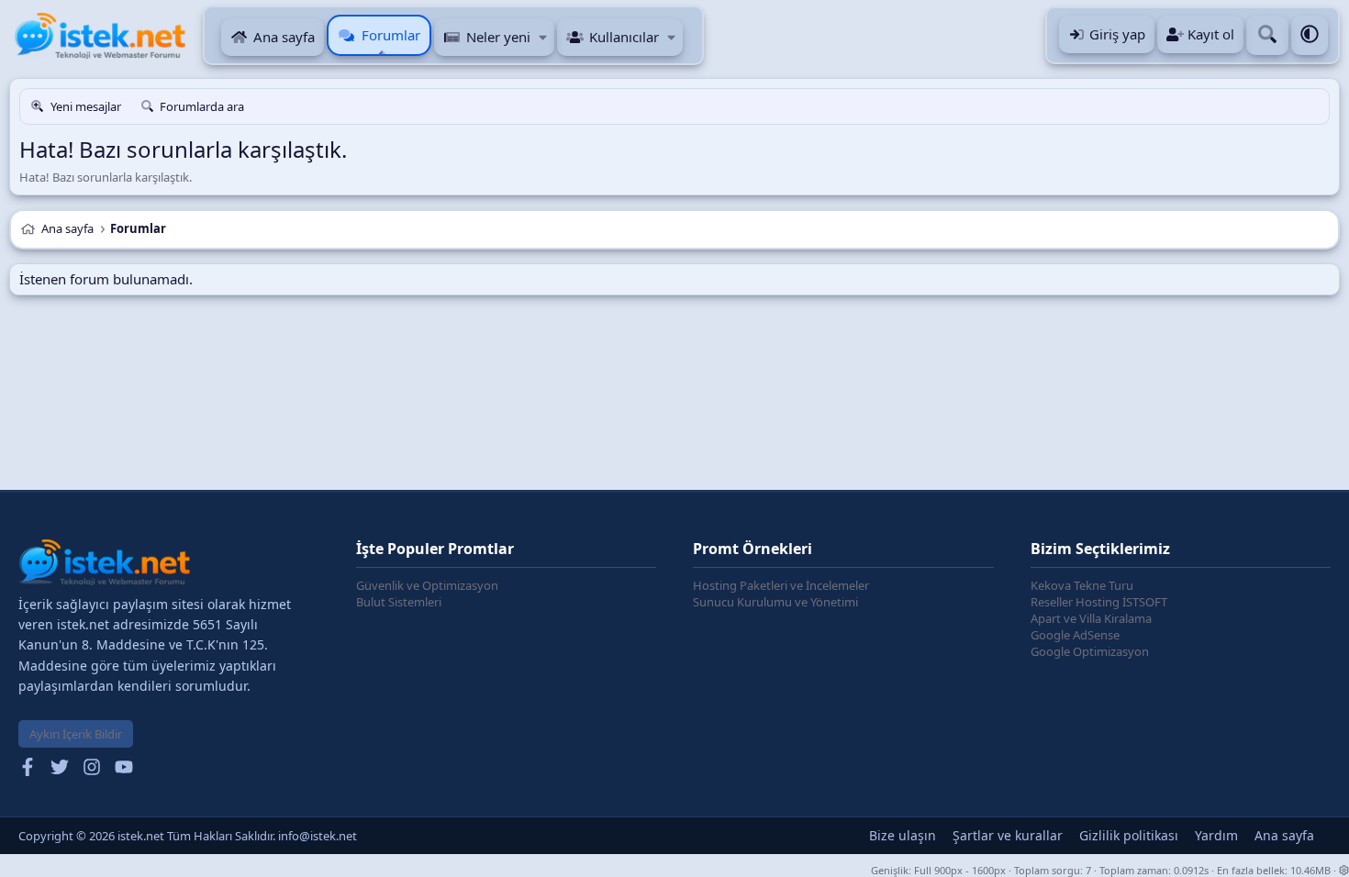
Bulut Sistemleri (398, 602)
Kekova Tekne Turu (1082, 585)
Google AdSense (1075, 635)
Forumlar (391, 35)
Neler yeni (498, 37)
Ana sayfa (284, 37)
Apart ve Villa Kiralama (1091, 618)
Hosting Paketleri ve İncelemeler (781, 585)
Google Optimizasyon (1090, 651)
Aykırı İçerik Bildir (75, 734)
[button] (542, 37)
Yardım (1216, 835)
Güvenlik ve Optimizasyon (427, 585)
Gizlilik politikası (1128, 835)
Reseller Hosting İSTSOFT (1099, 602)
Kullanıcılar (624, 37)
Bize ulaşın (902, 835)
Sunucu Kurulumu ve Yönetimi (775, 602)
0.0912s (1191, 870)
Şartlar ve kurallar (1008, 835)
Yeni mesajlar (85, 106)
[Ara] (1267, 35)
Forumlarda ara (202, 106)
